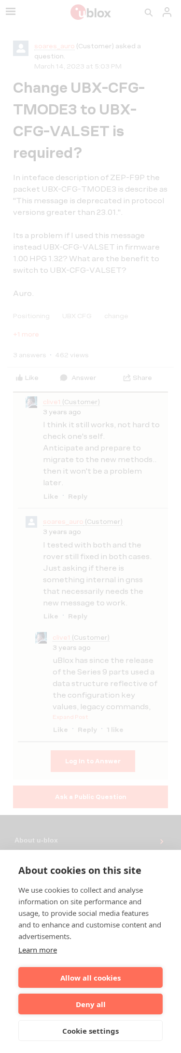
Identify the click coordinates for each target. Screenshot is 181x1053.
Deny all (91, 1004)
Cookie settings (90, 1031)
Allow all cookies (90, 978)
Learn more (37, 950)
